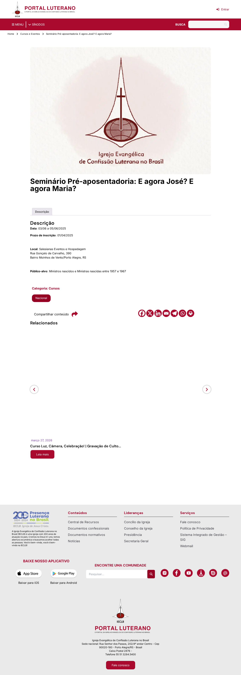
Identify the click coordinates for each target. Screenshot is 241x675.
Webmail (186, 546)
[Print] (190, 313)
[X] (150, 313)
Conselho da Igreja (138, 528)
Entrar (225, 9)
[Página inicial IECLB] (17, 9)
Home (11, 33)
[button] (34, 389)
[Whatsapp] (182, 313)
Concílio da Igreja (137, 522)
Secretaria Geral (136, 541)
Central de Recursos (83, 522)
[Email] (166, 313)
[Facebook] (142, 313)
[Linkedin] (158, 313)
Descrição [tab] (42, 211)
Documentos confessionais (88, 528)
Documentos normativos (86, 535)
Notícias (74, 541)
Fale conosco (190, 522)
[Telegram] (174, 313)
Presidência (133, 535)
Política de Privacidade (197, 528)
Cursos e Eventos (30, 33)
